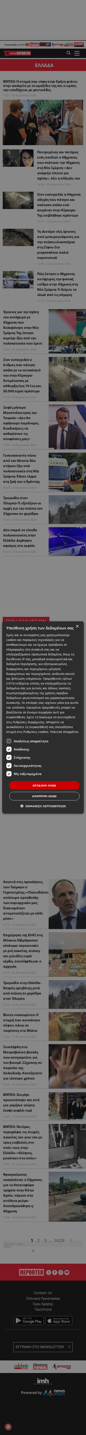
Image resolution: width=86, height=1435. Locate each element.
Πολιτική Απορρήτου (64, 732)
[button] (43, 806)
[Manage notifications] (8, 1426)
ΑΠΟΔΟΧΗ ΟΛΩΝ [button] (44, 785)
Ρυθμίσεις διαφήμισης (28, 722)
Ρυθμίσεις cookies (35, 732)
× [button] (77, 626)
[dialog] (43, 717)
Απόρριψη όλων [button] (44, 796)
